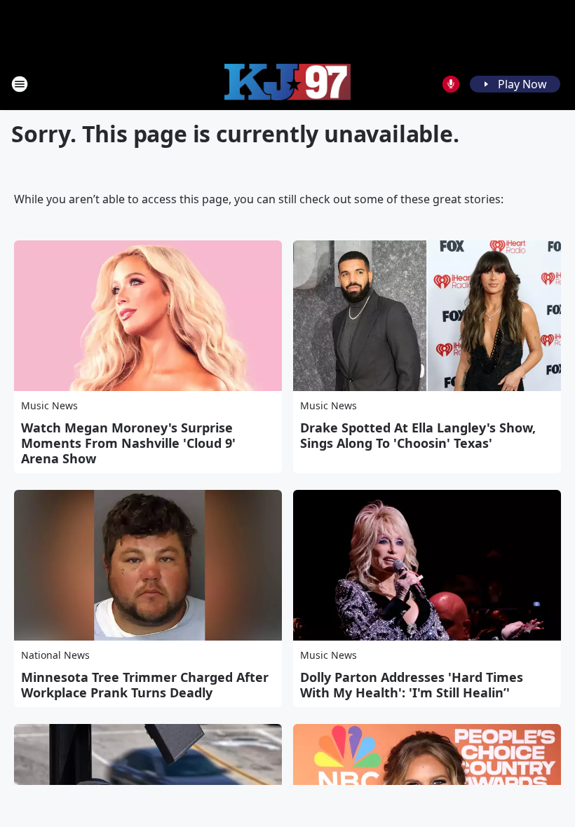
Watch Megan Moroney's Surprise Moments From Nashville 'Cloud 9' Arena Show (128, 443)
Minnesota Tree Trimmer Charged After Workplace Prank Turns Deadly (145, 684)
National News (55, 655)
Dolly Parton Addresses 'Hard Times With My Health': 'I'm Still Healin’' (411, 684)
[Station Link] (287, 84)
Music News (49, 405)
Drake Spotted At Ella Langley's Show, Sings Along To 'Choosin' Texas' (418, 435)
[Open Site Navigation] (19, 84)
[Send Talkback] (450, 84)
